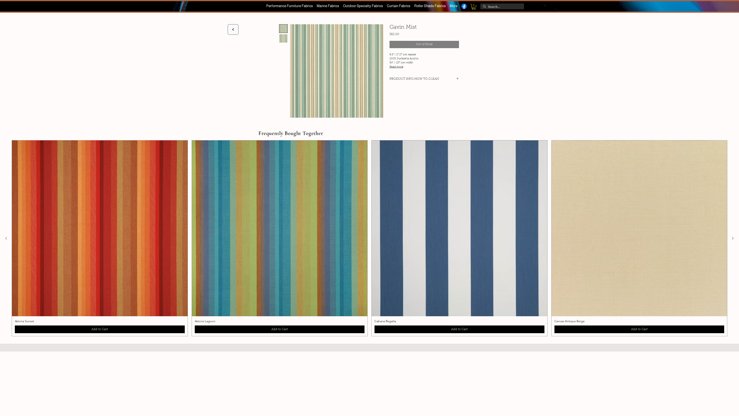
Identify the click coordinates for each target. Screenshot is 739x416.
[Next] (233, 29)
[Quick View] (100, 228)
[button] (473, 7)
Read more (396, 67)
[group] (369, 238)
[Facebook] (464, 6)
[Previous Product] (6, 238)
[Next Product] (733, 238)
